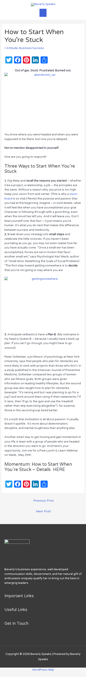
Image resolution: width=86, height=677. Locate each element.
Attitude (12, 48)
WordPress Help (43, 670)
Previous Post (43, 500)
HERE (59, 469)
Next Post (43, 511)
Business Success (31, 48)
